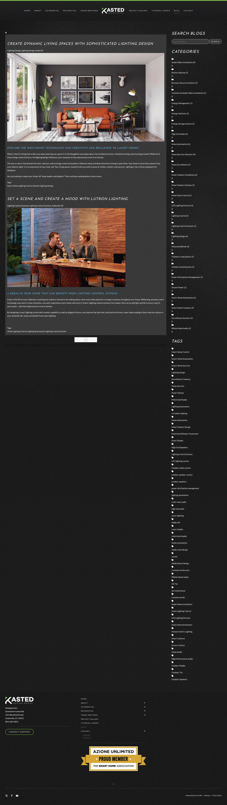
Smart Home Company (181, 308)
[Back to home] (113, 11)
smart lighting (178, 515)
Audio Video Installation (182, 604)
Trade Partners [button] (89, 11)
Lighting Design (14, 50)
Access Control (178, 645)
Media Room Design (180, 563)
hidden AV (176, 522)
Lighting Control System (28, 186)
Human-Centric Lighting (182, 631)
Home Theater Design (181, 427)
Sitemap (207, 795)
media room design (180, 549)
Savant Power (178, 287)
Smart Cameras (178, 638)
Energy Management (181, 103)
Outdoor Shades (178, 665)
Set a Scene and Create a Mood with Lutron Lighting (67, 199)
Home (27, 11)
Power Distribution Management (186, 277)
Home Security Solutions (182, 154)
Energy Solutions (179, 113)
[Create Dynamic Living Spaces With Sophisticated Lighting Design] (85, 97)
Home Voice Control (180, 195)
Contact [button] (188, 11)
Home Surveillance (180, 164)
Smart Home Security (181, 365)
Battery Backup (178, 72)
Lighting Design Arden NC (32, 50)
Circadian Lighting (179, 413)
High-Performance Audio (182, 659)
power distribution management (185, 488)
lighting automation (180, 495)
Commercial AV (178, 597)
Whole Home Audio (180, 328)
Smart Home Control (180, 352)
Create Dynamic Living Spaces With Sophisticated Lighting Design (80, 44)
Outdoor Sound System (181, 267)
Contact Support (19, 732)
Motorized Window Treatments (185, 434)
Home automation (179, 543)
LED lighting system (180, 461)
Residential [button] (69, 11)
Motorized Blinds (179, 246)
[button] (113, 784)
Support (87, 735)
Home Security (178, 386)
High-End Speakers (180, 447)
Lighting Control (179, 216)
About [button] (38, 11)
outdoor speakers (179, 481)
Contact (85, 731)
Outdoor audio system (181, 468)
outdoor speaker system (182, 475)
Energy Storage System (182, 124)
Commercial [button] (52, 11)
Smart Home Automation (182, 297)
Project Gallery (138, 11)
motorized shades (179, 536)
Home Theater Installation (183, 175)
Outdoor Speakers (179, 679)
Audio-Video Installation (182, 62)
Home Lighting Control (17, 331)
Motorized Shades (179, 399)
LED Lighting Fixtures (181, 205)
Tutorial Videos (161, 11)
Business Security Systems (183, 83)
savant (174, 556)
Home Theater (178, 393)
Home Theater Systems (182, 185)
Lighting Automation (36, 331)
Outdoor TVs (177, 672)
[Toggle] (172, 66)
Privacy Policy (217, 795)
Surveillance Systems (181, 318)
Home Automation (179, 144)
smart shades (177, 529)
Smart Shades (177, 440)
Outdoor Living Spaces (181, 256)
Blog (177, 11)
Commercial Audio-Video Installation (187, 93)
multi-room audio (179, 502)
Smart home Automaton (182, 625)
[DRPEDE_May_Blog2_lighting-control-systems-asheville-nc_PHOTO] (66, 247)
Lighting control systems (99, 303)
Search (215, 41)
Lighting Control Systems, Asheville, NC (46, 205)
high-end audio (178, 509)
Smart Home (12, 186)
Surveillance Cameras (181, 379)
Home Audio (177, 652)
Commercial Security (181, 570)
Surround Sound (178, 591)
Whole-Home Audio (180, 577)
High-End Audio (178, 134)
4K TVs (175, 584)
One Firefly (198, 795)
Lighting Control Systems (18, 205)
